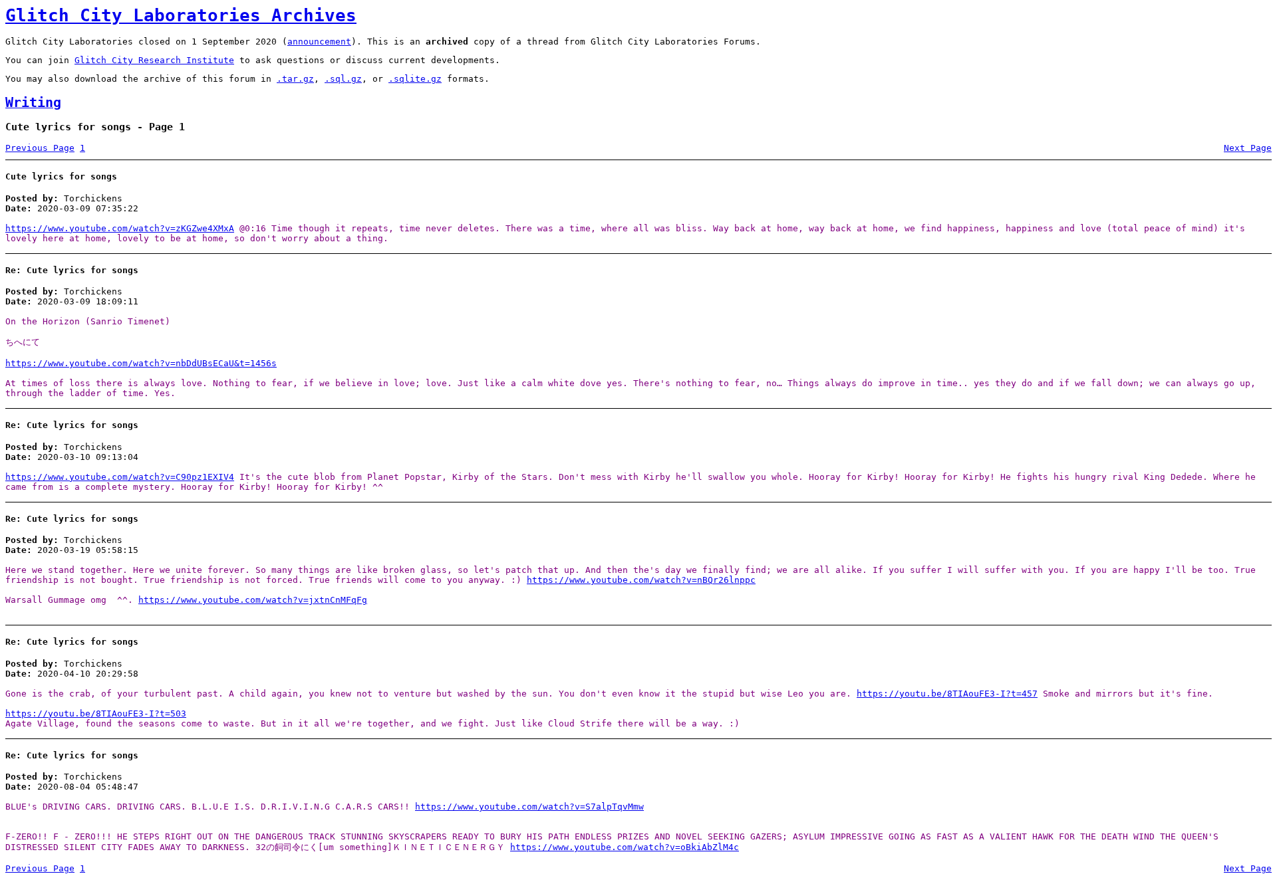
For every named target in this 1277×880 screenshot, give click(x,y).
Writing (33, 102)
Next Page (1248, 148)
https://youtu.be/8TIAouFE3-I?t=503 (95, 713)
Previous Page (39, 148)
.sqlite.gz (415, 79)
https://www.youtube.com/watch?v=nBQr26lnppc (641, 580)
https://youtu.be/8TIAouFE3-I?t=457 (947, 694)
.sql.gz (343, 79)
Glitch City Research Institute (154, 60)
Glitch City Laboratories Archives (180, 15)
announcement (319, 42)
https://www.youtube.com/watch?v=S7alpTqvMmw (529, 807)
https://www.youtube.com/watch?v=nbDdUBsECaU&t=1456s (141, 363)
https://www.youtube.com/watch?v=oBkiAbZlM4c (624, 847)
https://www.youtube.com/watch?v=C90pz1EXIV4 (119, 477)
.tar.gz (295, 79)
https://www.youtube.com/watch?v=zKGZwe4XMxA (119, 228)
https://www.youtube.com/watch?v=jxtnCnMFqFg (252, 600)
